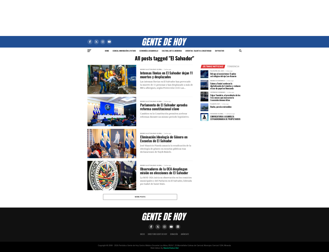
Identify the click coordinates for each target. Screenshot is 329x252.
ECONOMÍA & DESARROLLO (148, 50)
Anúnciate (185, 234)
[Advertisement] (164, 18)
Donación (174, 234)
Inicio (142, 234)
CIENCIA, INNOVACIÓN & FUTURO (124, 50)
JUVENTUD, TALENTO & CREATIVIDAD (198, 50)
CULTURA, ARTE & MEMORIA (172, 50)
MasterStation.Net (171, 248)
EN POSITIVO (219, 50)
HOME (107, 50)
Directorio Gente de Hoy (157, 234)
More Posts (140, 197)
